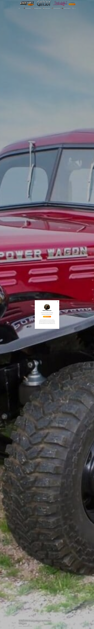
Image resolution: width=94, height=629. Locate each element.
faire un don (47, 316)
